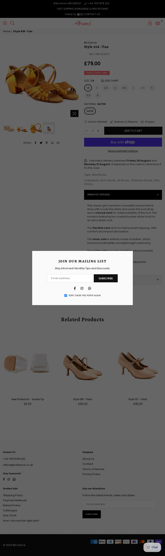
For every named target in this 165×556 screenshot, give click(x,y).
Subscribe (106, 278)
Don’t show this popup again (85, 295)
